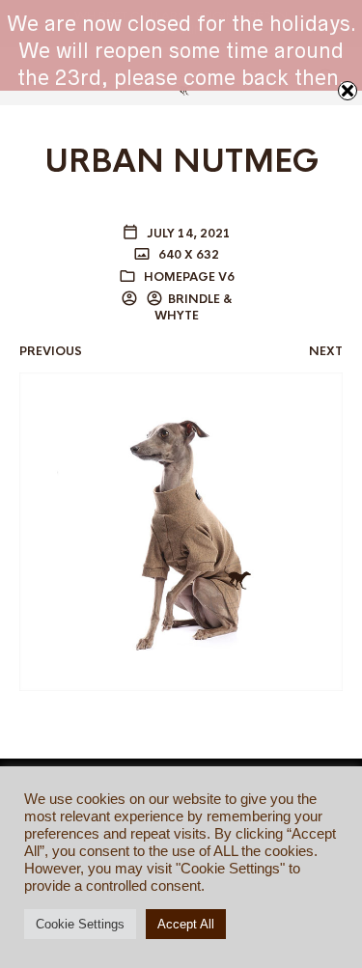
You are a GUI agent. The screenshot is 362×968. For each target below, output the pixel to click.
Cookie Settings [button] (80, 924)
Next (326, 351)
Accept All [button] (185, 924)
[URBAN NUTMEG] (181, 531)
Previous (50, 351)
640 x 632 (187, 255)
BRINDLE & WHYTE (193, 307)
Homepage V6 (189, 277)
